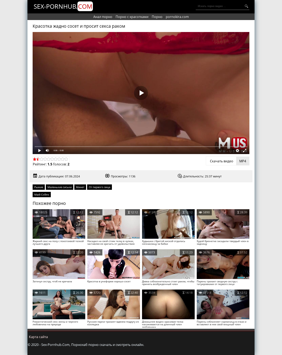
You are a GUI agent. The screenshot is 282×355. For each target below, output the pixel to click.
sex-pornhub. (63, 6)
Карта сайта (38, 337)
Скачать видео (227, 161)
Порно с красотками (132, 16)
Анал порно (102, 16)
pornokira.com (177, 16)
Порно (157, 16)
